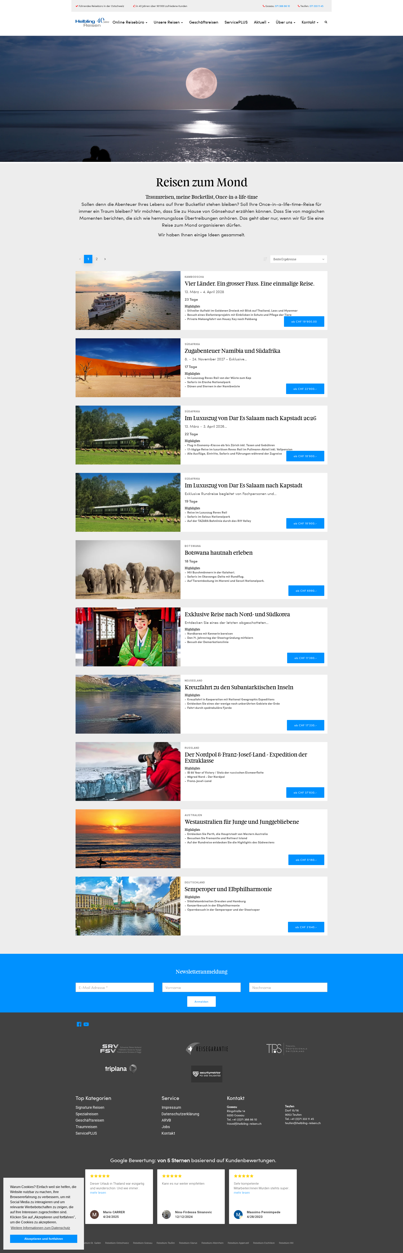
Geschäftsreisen (203, 22)
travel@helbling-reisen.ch (244, 1124)
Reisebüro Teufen (166, 1242)
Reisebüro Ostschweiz (117, 1242)
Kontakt (309, 22)
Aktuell (260, 22)
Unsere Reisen (167, 22)
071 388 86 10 (282, 6)
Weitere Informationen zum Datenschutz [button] (40, 1228)
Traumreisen (86, 1127)
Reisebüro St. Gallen (90, 1242)
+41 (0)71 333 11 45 (302, 1119)
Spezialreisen (87, 1114)
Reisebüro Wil (286, 1242)
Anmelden (201, 1001)
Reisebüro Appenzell (238, 1242)
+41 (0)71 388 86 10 (244, 1119)
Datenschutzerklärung (180, 1114)
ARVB (166, 1120)
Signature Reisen (90, 1107)
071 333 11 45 (316, 6)
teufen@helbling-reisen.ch (303, 1123)
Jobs (166, 1127)
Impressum (171, 1107)
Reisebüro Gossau (142, 1242)
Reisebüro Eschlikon (264, 1242)
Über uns (284, 22)
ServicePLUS (236, 22)
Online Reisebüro (129, 22)
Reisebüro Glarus (188, 1242)
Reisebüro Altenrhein (213, 1242)
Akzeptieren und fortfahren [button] (43, 1238)
